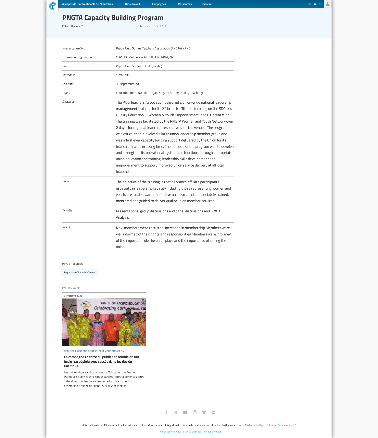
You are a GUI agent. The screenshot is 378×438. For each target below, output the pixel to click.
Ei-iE (52, 6)
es (320, 4)
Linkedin (213, 412)
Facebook (166, 412)
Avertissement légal (170, 431)
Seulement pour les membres (328, 4)
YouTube (185, 412)
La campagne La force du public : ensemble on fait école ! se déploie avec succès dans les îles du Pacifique (104, 341)
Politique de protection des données (201, 431)
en (309, 4)
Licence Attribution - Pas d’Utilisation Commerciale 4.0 (266, 425)
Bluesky (204, 412)
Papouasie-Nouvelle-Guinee (79, 272)
